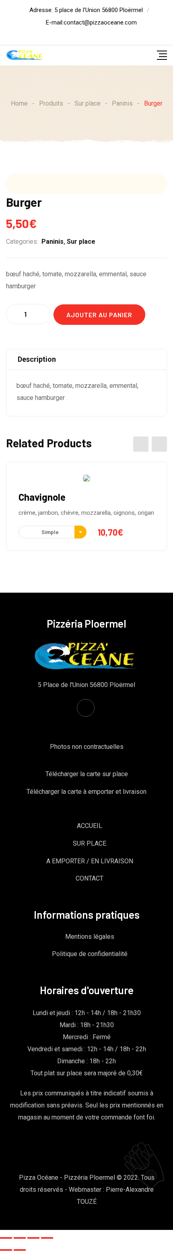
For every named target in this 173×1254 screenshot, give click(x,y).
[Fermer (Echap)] (6, 1238)
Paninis (52, 241)
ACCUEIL (89, 826)
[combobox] (52, 532)
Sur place (81, 241)
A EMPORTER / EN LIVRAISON (89, 861)
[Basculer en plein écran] (33, 1238)
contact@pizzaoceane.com (100, 22)
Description (37, 359)
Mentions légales (89, 936)
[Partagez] (20, 1238)
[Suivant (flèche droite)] (20, 1250)
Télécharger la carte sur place (86, 774)
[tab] (86, 359)
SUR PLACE (89, 843)
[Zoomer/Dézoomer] (47, 1238)
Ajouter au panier (99, 314)
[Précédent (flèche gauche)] (6, 1250)
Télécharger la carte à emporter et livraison (86, 791)
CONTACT (89, 878)
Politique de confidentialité (90, 954)
